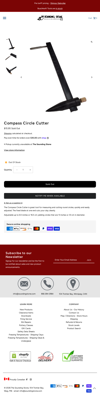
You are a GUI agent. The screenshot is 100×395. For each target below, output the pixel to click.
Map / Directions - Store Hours (74, 316)
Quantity (8, 170)
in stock (59, 8)
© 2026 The (9, 388)
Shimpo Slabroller (58, 3)
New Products (26, 309)
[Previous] (21, 77)
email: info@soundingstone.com (28, 391)
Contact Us (74, 313)
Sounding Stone (22, 388)
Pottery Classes (26, 325)
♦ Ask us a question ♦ (13, 203)
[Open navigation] (19, 18)
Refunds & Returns (74, 322)
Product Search (74, 328)
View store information (14, 150)
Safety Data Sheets (26, 331)
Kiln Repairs (26, 322)
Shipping (8, 133)
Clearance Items (26, 313)
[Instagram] (30, 379)
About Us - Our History (74, 309)
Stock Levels (73, 325)
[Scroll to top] (94, 388)
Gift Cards (26, 328)
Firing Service (26, 319)
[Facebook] (26, 379)
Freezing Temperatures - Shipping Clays (26, 334)
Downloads (26, 316)
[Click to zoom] (92, 42)
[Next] (92, 77)
